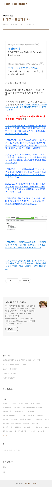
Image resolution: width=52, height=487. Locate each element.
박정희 (17, 407)
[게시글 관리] (16, 281)
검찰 (47, 419)
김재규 (6, 423)
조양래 (41, 431)
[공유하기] (13, 281)
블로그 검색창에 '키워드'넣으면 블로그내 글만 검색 (21, 360)
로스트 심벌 (8, 411)
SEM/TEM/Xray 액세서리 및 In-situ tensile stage (25, 53)
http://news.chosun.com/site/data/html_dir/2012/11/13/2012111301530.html (26, 107)
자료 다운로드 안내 (10, 378)
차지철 (39, 427)
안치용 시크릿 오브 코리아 (25, 431)
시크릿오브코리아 (10, 415)
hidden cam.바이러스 (24, 427)
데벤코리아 (14, 48)
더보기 (5, 436)
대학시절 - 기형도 (9, 373)
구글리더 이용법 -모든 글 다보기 (14, 364)
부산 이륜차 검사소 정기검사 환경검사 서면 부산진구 (25, 73)
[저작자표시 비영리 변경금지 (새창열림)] (34, 281)
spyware (7, 407)
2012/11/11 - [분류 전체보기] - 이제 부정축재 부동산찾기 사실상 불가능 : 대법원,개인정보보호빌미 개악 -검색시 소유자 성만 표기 (26, 264)
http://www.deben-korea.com (21, 45)
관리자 (35, 483)
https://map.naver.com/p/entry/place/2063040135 (23, 64)
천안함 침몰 (8, 427)
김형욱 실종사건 (27, 419)
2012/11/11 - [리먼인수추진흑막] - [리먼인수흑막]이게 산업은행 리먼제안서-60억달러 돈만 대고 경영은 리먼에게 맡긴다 (25, 245)
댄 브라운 (30, 411)
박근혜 (35, 423)
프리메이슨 (17, 423)
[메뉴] (49, 4)
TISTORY (27, 483)
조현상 (6, 403)
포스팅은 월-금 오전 (10, 369)
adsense (19, 411)
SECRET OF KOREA (15, 4)
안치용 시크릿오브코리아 (33, 407)
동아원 (40, 415)
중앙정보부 (8, 431)
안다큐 (23, 415)
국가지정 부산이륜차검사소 (23, 67)
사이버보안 (36, 403)
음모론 (27, 423)
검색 (46, 450)
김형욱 (31, 415)
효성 (47, 427)
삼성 (14, 403)
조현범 (39, 419)
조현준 (15, 419)
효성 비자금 (24, 403)
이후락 (6, 419)
